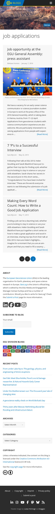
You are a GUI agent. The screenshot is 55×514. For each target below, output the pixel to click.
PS (32, 351)
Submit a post (29, 495)
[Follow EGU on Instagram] (17, 502)
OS (27, 351)
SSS (47, 351)
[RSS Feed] (43, 502)
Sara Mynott (12, 155)
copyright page (16, 466)
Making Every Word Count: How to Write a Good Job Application (24, 205)
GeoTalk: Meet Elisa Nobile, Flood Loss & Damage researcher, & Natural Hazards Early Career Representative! (24, 381)
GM (47, 347)
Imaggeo (42, 509)
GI (43, 347)
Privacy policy (44, 491)
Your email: (8, 319)
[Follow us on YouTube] (18, 305)
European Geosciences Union (19, 278)
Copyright (19, 491)
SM (36, 351)
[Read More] (42, 134)
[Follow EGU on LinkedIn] (11, 502)
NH (17, 351)
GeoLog (23, 284)
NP (22, 351)
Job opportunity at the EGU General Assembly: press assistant (25, 54)
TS (9, 354)
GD (38, 347)
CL (14, 347)
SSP (42, 351)
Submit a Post (12, 297)
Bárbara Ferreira (13, 63)
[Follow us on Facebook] (11, 305)
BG (9, 347)
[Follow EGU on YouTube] (22, 502)
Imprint (30, 491)
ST (5, 354)
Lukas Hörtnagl (29, 509)
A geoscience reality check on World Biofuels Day (24, 400)
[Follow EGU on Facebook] (28, 502)
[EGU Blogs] (13, 5)
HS (12, 351)
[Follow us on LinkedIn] (5, 305)
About (7, 491)
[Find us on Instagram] (23, 305)
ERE (24, 347)
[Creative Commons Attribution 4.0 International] (5, 474)
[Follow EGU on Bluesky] (37, 502)
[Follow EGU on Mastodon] (32, 502)
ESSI (30, 347)
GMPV (6, 351)
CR (19, 347)
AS (5, 347)
